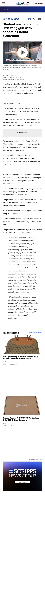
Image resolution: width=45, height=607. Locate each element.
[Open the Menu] (4, 3)
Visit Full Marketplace (35, 332)
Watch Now (38, 3)
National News (11, 19)
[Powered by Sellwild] (39, 459)
